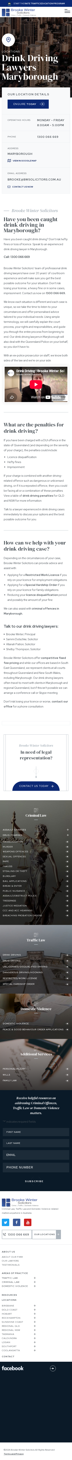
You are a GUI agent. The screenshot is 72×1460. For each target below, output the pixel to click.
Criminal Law (11, 1282)
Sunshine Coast (12, 1322)
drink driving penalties (38, 496)
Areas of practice (15, 1273)
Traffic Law (10, 1278)
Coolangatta (11, 1350)
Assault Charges (14, 829)
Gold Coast (10, 1309)
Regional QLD (11, 1326)
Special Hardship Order (41, 585)
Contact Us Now (22, 186)
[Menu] (67, 11)
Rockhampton (11, 1317)
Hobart (7, 1313)
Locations (11, 51)
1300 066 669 (48, 137)
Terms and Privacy (14, 1453)
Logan (6, 1342)
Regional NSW (11, 1330)
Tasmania (8, 1334)
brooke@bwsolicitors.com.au (34, 179)
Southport (9, 1346)
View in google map (25, 160)
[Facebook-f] (16, 1222)
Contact (8, 1356)
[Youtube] (27, 1222)
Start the (39, 3)
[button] (36, 831)
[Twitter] (5, 1222)
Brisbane (8, 1305)
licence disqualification (42, 595)
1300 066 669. (56, 293)
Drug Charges (12, 835)
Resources (9, 1295)
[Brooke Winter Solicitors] (19, 16)
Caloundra (9, 1338)
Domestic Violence (15, 1286)
